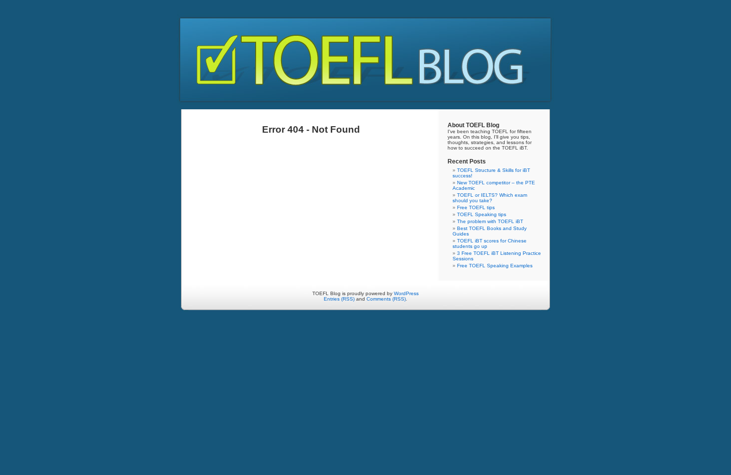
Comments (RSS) (386, 299)
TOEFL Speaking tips (481, 214)
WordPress (406, 293)
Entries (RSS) (339, 299)
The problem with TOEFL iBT (490, 221)
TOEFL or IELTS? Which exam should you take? (490, 197)
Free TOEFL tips (476, 207)
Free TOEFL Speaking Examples (495, 265)
